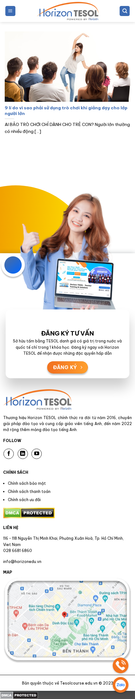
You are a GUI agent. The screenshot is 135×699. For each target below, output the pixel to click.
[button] (10, 11)
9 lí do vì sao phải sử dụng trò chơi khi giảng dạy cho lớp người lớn (66, 110)
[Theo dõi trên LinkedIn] (23, 454)
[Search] (125, 11)
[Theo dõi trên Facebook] (8, 454)
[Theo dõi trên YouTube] (36, 454)
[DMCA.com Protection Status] (19, 694)
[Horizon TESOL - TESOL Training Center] (67, 11)
